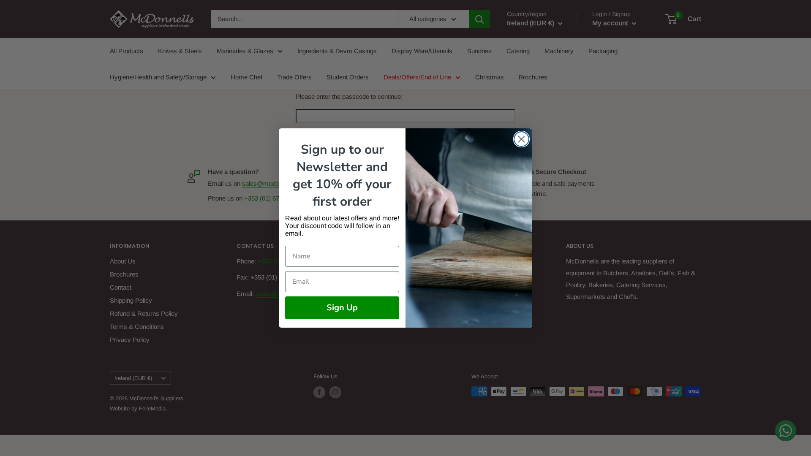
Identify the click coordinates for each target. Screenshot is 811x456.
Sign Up (342, 307)
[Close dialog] (521, 139)
